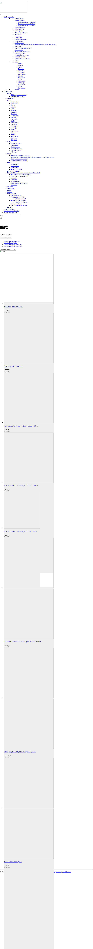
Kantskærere (19, 43)
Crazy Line (14, 164)
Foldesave (18, 34)
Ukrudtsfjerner (16, 195)
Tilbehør (14, 152)
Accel (20, 64)
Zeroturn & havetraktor (19, 176)
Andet (13, 135)
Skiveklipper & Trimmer (19, 183)
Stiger (17, 90)
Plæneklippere (16, 150)
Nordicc (10, 207)
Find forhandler (9, 209)
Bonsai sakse (19, 19)
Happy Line (15, 166)
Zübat (13, 133)
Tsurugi (13, 128)
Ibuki (20, 79)
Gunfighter (22, 74)
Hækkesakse (19, 41)
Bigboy (20, 65)
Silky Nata (14, 136)
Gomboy (21, 70)
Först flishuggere (20, 32)
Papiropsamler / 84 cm (13, 366)
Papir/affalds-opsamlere (23, 48)
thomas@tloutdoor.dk (63, 872)
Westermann (11, 193)
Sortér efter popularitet (12, 241)
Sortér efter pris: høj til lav (13, 246)
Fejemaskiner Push (17, 197)
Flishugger (18, 31)
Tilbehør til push (20, 199)
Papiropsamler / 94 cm (13, 307)
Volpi (9, 154)
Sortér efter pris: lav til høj (13, 244)
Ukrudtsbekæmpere (22, 55)
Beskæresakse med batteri (20, 155)
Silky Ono (14, 138)
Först (9, 93)
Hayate (20, 76)
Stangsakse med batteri (19, 159)
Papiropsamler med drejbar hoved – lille (20, 531)
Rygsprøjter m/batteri (22, 51)
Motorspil (18, 46)
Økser (17, 60)
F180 (19, 67)
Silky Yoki (14, 140)
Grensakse (18, 38)
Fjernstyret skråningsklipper (21, 174)
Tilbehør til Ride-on (21, 202)
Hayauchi (21, 77)
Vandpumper (15, 181)
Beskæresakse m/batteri (26, 24)
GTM (9, 141)
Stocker (10, 187)
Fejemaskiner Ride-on (18, 200)
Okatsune (10, 188)
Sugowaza (21, 88)
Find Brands (8, 91)
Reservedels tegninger (11, 211)
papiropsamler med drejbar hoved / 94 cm (21, 426)
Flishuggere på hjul (18, 96)
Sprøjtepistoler (20, 53)
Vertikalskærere (20, 57)
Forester (21, 69)
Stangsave (18, 36)
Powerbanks (19, 50)
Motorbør (14, 180)
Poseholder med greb (13, 862)
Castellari (10, 98)
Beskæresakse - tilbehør (26, 25)
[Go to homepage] (13, 12)
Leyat (9, 162)
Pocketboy (21, 84)
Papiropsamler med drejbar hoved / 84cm (21, 485)
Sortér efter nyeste (10, 243)
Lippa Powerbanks (13, 171)
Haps (9, 190)
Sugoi (20, 86)
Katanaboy (22, 81)
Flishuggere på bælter (18, 95)
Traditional (14, 167)
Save (16, 62)
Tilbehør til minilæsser (19, 206)
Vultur (9, 192)
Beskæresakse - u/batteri (27, 22)
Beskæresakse (19, 20)
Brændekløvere (20, 27)
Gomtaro (21, 72)
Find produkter (9, 17)
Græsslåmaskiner (21, 39)
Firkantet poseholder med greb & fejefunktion (22, 642)
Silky (9, 100)
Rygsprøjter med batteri (19, 161)
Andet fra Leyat (16, 169)
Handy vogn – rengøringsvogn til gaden (20, 752)
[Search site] (1, 218)
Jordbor (13, 178)
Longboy (21, 83)
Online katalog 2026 (10, 212)
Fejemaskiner (19, 29)
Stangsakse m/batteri (22, 58)
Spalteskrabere (16, 204)
